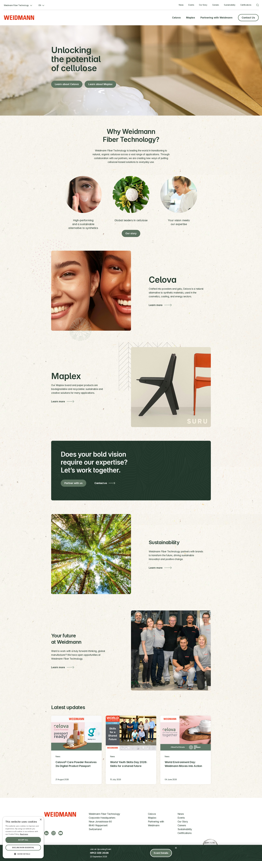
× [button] (41, 820)
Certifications (245, 5)
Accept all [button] (23, 840)
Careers (215, 5)
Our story (131, 233)
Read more (24, 834)
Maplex (190, 17)
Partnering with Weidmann (216, 17)
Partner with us (73, 483)
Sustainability (229, 5)
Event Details (161, 853)
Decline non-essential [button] (23, 847)
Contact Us (248, 17)
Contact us (100, 483)
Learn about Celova (67, 84)
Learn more (156, 305)
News (181, 5)
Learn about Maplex (100, 84)
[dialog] (23, 837)
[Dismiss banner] (176, 848)
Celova (176, 17)
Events (191, 5)
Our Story (203, 5)
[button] (23, 854)
